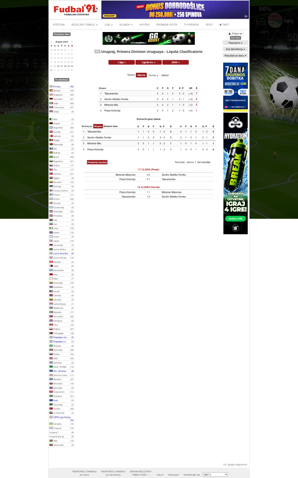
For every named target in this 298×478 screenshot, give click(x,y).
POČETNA (59, 24)
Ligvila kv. (148, 62)
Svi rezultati (203, 162)
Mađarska (63, 307)
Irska (63, 228)
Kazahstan (63, 270)
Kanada (63, 261)
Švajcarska (63, 391)
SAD (63, 358)
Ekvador (63, 182)
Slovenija (63, 387)
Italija (63, 103)
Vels (63, 440)
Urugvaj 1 (61, 432)
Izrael (63, 236)
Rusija (63, 354)
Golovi (165, 75)
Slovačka (63, 383)
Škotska (63, 379)
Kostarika (63, 287)
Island (63, 232)
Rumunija (63, 349)
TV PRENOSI (191, 24)
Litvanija (63, 299)
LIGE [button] (108, 24)
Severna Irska (63, 375)
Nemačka (63, 99)
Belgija (63, 140)
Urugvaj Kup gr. (61, 436)
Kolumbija (63, 282)
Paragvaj (63, 320)
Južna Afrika (63, 249)
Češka (63, 165)
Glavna (141, 75)
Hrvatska (63, 215)
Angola (63, 123)
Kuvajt (63, 291)
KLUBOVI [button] (125, 24)
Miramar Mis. (111, 104)
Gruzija (63, 203)
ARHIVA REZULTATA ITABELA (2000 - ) (141, 473)
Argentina (63, 127)
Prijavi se (237, 33)
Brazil (63, 156)
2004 (175, 62)
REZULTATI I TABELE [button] (84, 24)
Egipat (63, 178)
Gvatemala (63, 207)
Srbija (63, 111)
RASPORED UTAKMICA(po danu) (84, 473)
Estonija (63, 186)
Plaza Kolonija (112, 110)
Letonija (63, 295)
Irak (63, 219)
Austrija (63, 131)
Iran (63, 224)
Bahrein (63, 136)
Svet (63, 400)
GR (190, 88)
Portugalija (63, 333)
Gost (115, 126)
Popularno (235, 42)
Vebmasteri (173, 474)
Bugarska (63, 161)
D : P (181, 88)
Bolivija (63, 152)
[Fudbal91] (75, 9)
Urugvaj (63, 428)
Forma (153, 75)
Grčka (63, 198)
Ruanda (63, 345)
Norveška (63, 316)
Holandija (63, 211)
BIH (63, 148)
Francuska (63, 107)
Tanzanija (63, 404)
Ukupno (98, 126)
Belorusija (63, 144)
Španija (63, 90)
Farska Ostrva (63, 190)
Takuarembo (111, 93)
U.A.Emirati (63, 412)
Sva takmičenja (234, 49)
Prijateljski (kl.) (63, 337)
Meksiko (63, 312)
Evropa (63, 86)
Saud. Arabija (63, 366)
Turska (63, 408)
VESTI (209, 24)
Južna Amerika (63, 253)
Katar (63, 265)
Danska (63, 173)
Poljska (63, 328)
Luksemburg (63, 303)
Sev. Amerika (63, 370)
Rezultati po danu (235, 55)
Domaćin (108, 126)
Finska (63, 194)
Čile (63, 169)
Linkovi (160, 474)
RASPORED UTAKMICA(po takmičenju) (113, 473)
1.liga (121, 62)
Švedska (63, 396)
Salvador (63, 362)
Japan (63, 240)
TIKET (225, 24)
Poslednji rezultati (97, 162)
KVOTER (144, 24)
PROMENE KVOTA (166, 24)
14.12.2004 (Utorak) (148, 187)
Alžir (63, 119)
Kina (63, 274)
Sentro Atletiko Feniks (116, 99)
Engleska (63, 94)
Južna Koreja (63, 257)
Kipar (63, 278)
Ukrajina (63, 423)
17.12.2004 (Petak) (148, 169)
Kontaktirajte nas (192, 474)
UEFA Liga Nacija (63, 417)
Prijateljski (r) (63, 341)
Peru (63, 324)
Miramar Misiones (125, 174)
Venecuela (63, 444)
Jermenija (63, 245)
